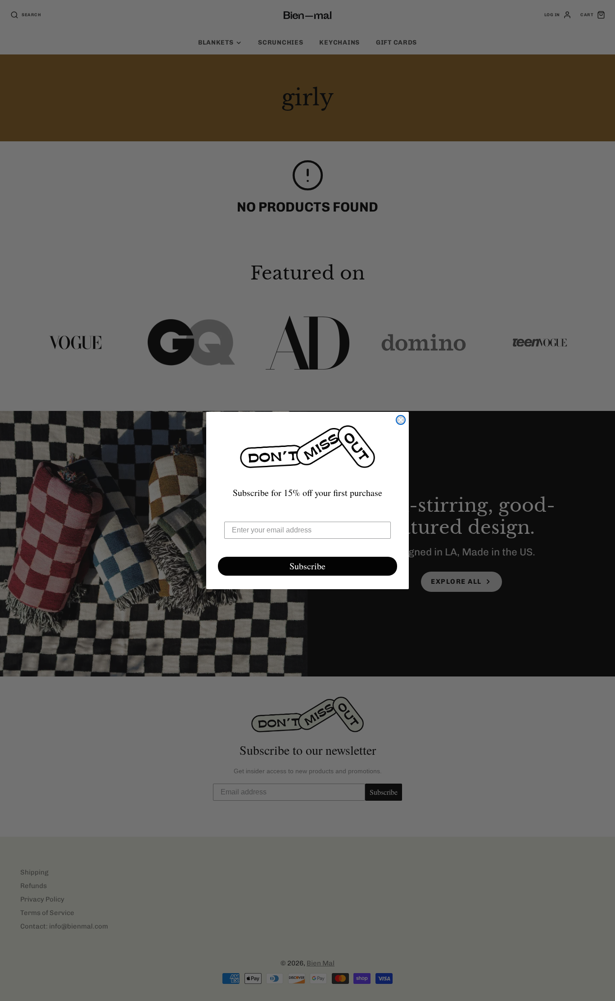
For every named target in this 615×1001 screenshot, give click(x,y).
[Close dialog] (400, 419)
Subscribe (307, 566)
